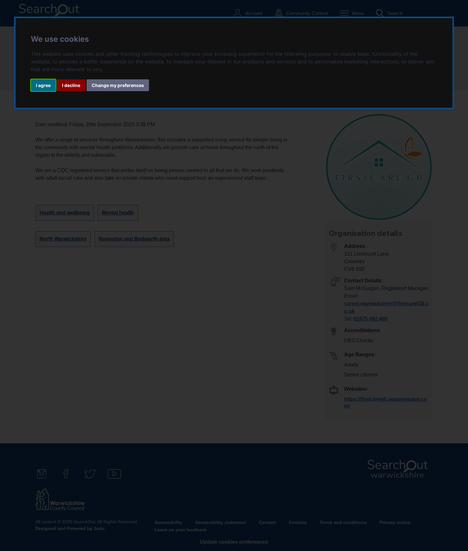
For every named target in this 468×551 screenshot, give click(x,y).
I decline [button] (71, 85)
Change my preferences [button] (118, 85)
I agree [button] (43, 85)
